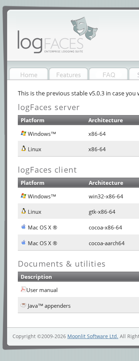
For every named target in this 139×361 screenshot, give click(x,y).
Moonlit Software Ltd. (92, 336)
